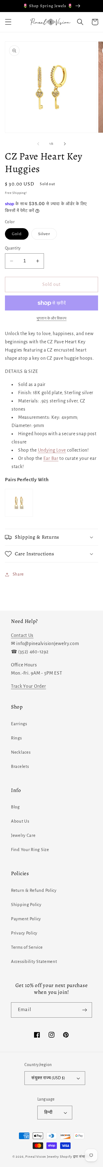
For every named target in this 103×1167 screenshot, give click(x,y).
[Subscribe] (84, 1010)
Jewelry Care (23, 835)
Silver (47, 235)
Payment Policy (26, 919)
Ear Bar (51, 458)
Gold (20, 235)
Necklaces (20, 752)
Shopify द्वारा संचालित (75, 1157)
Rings (16, 738)
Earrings (19, 724)
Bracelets (20, 766)
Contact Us (22, 635)
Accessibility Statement (34, 961)
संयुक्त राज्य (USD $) (48, 1078)
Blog (15, 807)
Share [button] (18, 574)
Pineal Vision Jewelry (42, 1157)
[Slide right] (65, 144)
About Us (20, 821)
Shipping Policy (26, 904)
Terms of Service (27, 947)
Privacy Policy (24, 933)
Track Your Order (28, 686)
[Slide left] (38, 144)
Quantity (13, 248)
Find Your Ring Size (30, 849)
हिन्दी (48, 1112)
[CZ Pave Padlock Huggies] (19, 516)
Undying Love (52, 450)
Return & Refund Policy (34, 890)
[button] (8, 22)
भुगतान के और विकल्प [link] (51, 318)
